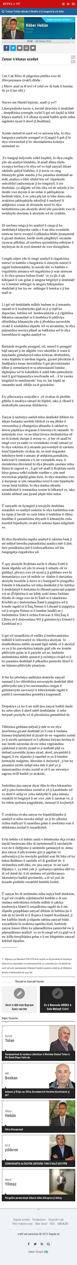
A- (73, 61)
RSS (52, 1223)
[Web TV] (68, 4)
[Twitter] (13, 48)
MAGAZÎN (63, 1223)
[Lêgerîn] (48, 1244)
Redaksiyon (39, 1219)
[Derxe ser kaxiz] (26, 48)
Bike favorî (41, 1223)
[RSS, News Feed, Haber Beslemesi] (41, 1244)
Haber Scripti (35, 1251)
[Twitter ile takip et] (35, 1244)
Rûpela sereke (21, 1219)
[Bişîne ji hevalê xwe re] (20, 48)
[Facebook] (6, 48)
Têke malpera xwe (22, 1223)
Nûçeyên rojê (56, 1219)
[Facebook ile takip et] (28, 1244)
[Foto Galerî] (73, 4)
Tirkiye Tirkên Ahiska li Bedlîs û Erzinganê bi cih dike (34, 11)
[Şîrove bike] (33, 48)
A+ (73, 57)
